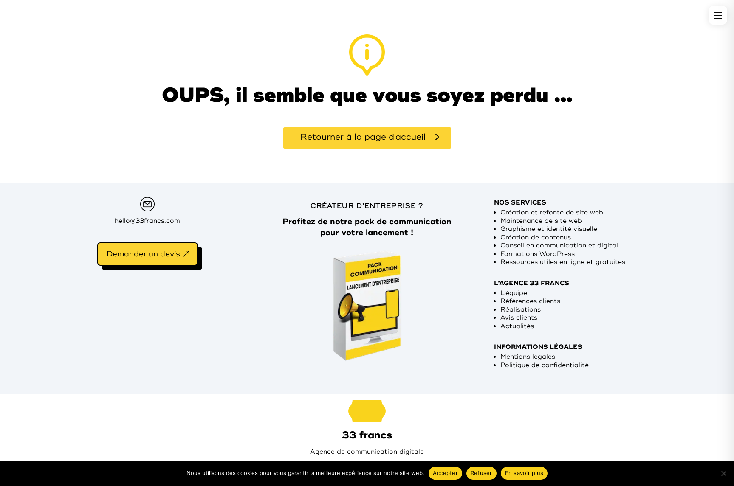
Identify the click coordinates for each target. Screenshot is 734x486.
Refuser (481, 472)
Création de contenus (535, 237)
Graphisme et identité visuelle (548, 229)
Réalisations (520, 310)
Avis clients (518, 318)
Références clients (530, 301)
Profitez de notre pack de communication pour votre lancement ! (367, 226)
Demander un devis (143, 253)
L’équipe (513, 293)
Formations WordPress (537, 254)
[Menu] (718, 15)
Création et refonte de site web (551, 212)
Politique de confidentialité (544, 365)
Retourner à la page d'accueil (363, 137)
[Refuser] (723, 473)
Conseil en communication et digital (559, 246)
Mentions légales (527, 357)
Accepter (445, 472)
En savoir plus (524, 472)
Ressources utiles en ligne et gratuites (562, 262)
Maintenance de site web (541, 221)
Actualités (517, 326)
